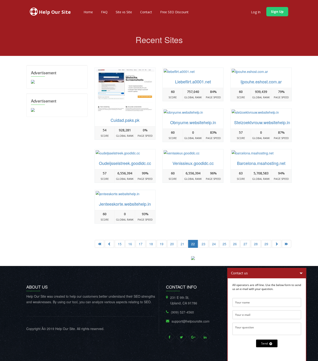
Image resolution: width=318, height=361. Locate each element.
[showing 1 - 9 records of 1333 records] (99, 244)
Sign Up (277, 11)
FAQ (104, 12)
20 (172, 244)
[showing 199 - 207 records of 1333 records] (276, 244)
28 (256, 244)
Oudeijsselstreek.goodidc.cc (125, 163)
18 (151, 244)
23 (203, 244)
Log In (255, 12)
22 (193, 244)
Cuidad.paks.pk (125, 120)
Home (88, 12)
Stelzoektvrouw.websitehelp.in (262, 122)
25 (224, 244)
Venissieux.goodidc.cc (193, 163)
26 (235, 244)
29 (266, 244)
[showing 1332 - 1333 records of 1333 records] (109, 244)
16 (130, 244)
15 (120, 244)
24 (214, 244)
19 (161, 244)
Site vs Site (124, 12)
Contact (146, 12)
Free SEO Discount (174, 12)
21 (182, 244)
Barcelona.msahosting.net (261, 163)
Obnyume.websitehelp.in (193, 122)
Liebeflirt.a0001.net (193, 81)
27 (245, 244)
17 (140, 244)
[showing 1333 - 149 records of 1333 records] (286, 244)
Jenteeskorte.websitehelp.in (125, 204)
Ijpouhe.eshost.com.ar (261, 81)
